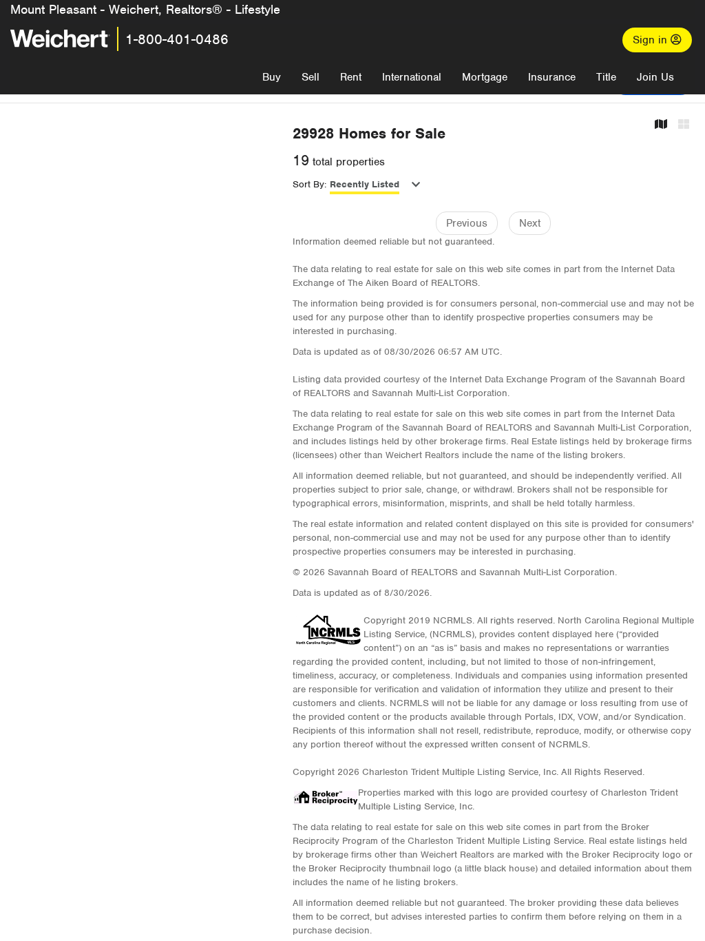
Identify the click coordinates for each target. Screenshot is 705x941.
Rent (350, 77)
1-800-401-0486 (177, 39)
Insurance (552, 77)
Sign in (652, 40)
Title (606, 77)
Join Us (655, 77)
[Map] (661, 125)
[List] (684, 125)
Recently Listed (364, 184)
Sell (310, 77)
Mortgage (484, 77)
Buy (271, 77)
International (411, 77)
